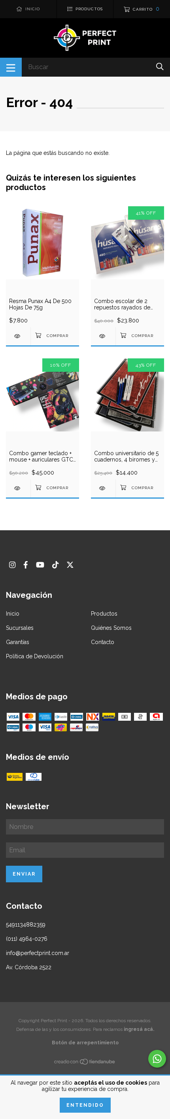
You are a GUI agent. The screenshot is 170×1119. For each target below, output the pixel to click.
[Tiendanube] (85, 1063)
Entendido (85, 1105)
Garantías (17, 642)
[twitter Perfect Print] (70, 565)
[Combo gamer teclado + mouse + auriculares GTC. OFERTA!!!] (18, 488)
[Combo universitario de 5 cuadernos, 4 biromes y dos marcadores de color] (103, 488)
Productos (104, 613)
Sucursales (20, 628)
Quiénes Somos (111, 628)
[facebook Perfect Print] (25, 565)
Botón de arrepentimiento (85, 1043)
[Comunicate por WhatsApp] (157, 1059)
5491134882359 (25, 924)
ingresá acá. (139, 1029)
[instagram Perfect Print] (12, 565)
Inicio (12, 613)
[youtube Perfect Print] (40, 565)
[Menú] (11, 67)
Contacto (102, 642)
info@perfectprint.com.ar (37, 953)
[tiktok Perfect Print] (55, 565)
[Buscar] (160, 66)
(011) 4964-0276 (26, 939)
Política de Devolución (34, 656)
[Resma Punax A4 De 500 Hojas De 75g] (18, 336)
